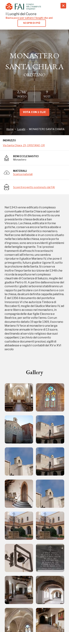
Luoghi (21, 129)
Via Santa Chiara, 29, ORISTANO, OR (24, 145)
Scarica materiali (23, 174)
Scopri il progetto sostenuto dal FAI (34, 187)
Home (10, 129)
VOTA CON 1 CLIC (34, 112)
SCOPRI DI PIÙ (31, 23)
